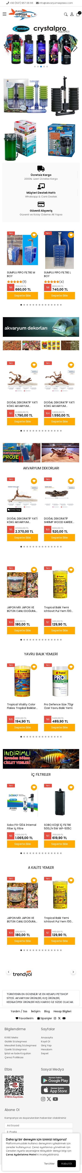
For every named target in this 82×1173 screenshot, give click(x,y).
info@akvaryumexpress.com (56, 3)
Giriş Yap (46, 1045)
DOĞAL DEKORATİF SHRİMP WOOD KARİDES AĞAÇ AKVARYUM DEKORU (59, 520)
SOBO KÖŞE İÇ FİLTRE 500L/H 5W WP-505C (58, 826)
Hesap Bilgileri (62, 1011)
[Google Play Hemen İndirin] (57, 1080)
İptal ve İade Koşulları (18, 1053)
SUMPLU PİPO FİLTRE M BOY (21, 274)
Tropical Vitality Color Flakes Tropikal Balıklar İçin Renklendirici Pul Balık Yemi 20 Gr (21, 706)
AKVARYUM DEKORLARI (41, 468)
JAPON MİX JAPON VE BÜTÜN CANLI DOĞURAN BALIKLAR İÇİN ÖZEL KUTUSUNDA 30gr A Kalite (22, 609)
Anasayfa (47, 1037)
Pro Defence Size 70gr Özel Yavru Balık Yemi (58, 706)
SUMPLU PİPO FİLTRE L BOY (57, 274)
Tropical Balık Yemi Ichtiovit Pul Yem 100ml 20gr (59, 609)
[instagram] (55, 1018)
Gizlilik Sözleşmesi (16, 1041)
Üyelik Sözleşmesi (16, 1049)
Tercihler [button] (49, 1163)
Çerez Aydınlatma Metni (21, 1154)
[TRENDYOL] (22, 974)
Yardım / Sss (19, 1011)
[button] (4, 14)
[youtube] (64, 1018)
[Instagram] (44, 1098)
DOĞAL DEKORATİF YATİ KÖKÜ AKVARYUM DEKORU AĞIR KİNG (22, 520)
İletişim (36, 1011)
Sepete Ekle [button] (22, 295)
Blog (47, 1011)
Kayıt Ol (45, 1041)
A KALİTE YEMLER (41, 867)
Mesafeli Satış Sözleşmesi (20, 1045)
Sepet (44, 1053)
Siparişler (46, 1018)
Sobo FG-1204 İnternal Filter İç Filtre (21, 826)
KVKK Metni (11, 1037)
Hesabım (46, 1049)
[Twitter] (50, 1098)
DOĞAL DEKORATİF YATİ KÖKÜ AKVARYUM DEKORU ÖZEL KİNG (22, 404)
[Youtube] (56, 1098)
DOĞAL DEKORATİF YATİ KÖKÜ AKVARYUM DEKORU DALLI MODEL (59, 404)
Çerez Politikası (14, 1057)
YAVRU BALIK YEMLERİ (41, 654)
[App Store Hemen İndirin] (57, 1090)
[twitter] (59, 1018)
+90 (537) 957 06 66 (21, 3)
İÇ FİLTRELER (41, 774)
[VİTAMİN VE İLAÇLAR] (41, 45)
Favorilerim (26, 1018)
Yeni (11, 233)
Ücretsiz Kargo (15, 510)
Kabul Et (66, 1163)
